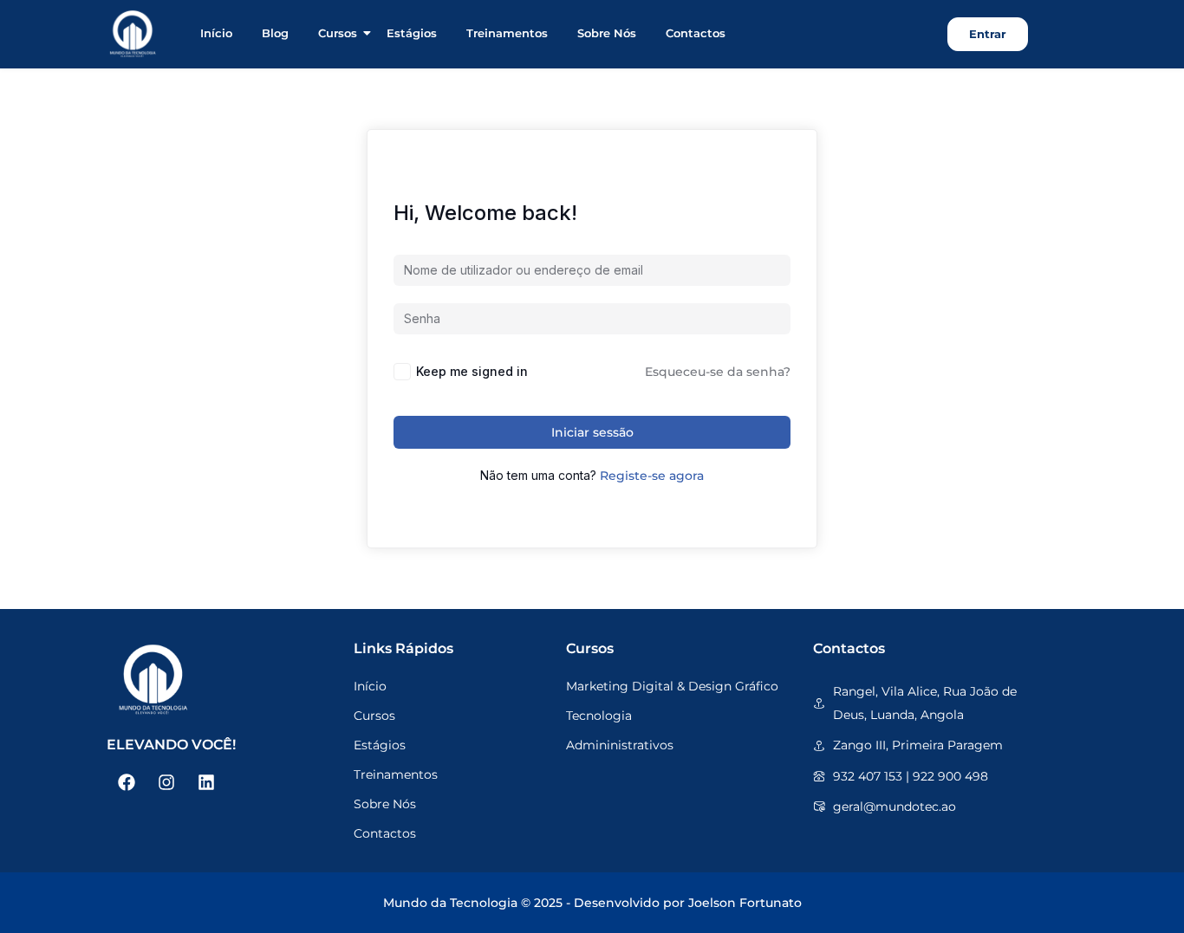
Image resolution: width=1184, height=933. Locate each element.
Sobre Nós (606, 33)
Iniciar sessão (592, 432)
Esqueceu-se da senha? (717, 371)
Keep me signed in (472, 371)
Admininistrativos (619, 745)
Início (216, 33)
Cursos (337, 33)
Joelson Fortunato (745, 902)
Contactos (695, 33)
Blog (275, 33)
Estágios (412, 33)
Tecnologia (599, 715)
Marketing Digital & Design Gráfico (672, 686)
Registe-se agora (652, 475)
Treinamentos (507, 33)
